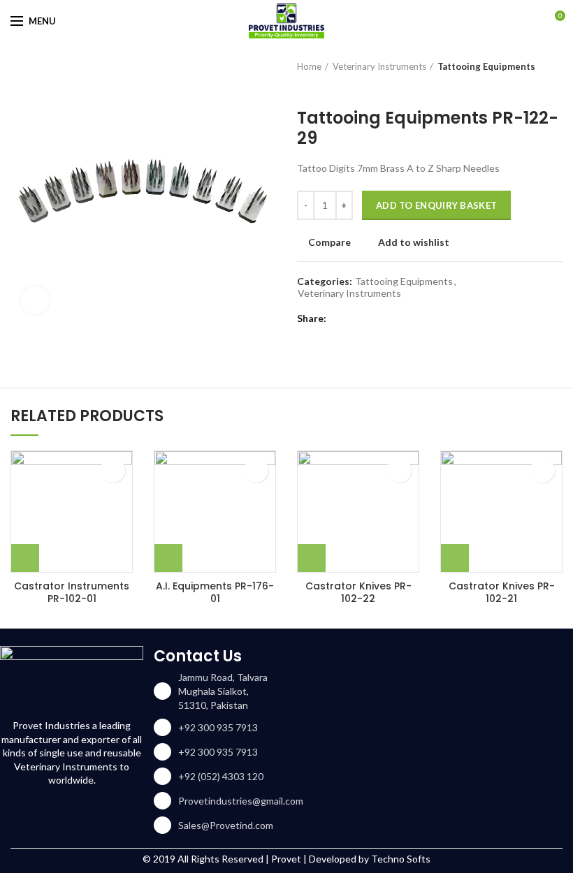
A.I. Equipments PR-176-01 (215, 592)
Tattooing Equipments (486, 66)
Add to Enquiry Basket (436, 205)
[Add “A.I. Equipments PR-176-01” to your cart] (168, 558)
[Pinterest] (375, 318)
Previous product (304, 87)
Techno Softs (400, 859)
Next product (332, 87)
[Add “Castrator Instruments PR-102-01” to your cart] (25, 558)
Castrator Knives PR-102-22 (358, 592)
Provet (286, 859)
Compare (329, 242)
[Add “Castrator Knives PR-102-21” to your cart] (455, 558)
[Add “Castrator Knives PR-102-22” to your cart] (312, 558)
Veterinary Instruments (379, 66)
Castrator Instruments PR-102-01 (71, 592)
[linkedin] (393, 318)
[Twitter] (358, 318)
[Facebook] (340, 318)
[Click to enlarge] (35, 300)
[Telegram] (410, 318)
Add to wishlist (413, 242)
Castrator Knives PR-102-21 (502, 592)
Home (309, 66)
